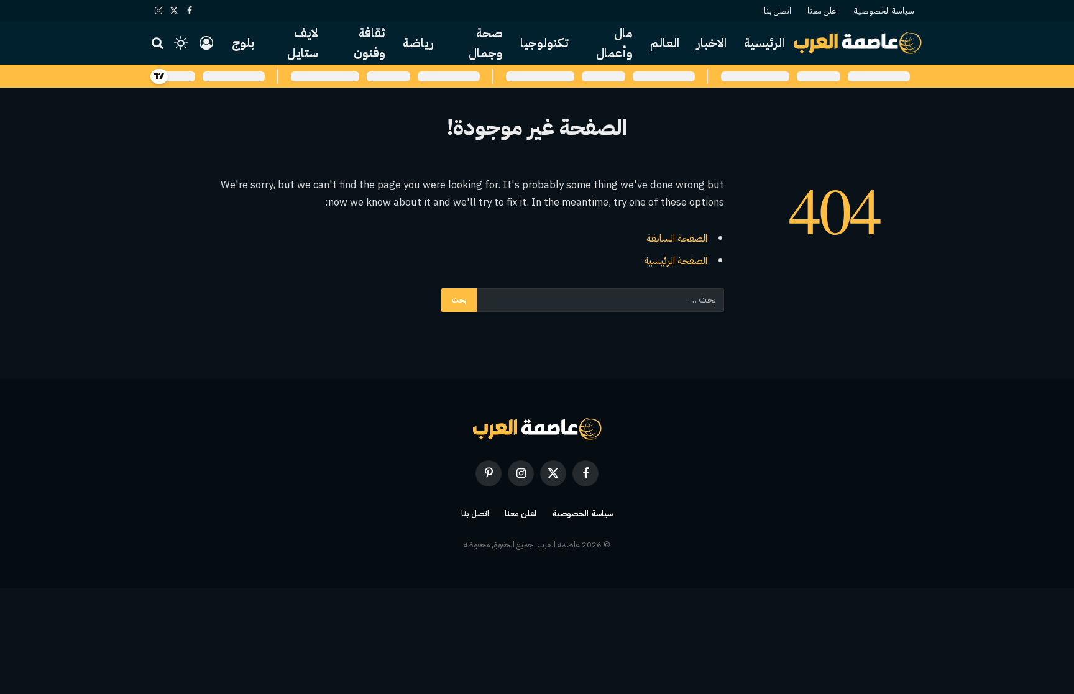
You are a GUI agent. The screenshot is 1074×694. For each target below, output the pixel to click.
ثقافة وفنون (369, 43)
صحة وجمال (486, 43)
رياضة (418, 43)
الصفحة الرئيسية (675, 260)
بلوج (243, 43)
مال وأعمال (614, 43)
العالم (664, 43)
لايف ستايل (302, 43)
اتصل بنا (777, 11)
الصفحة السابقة (676, 238)
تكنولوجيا (544, 43)
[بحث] (159, 43)
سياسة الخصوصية (884, 11)
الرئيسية (764, 43)
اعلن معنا (822, 11)
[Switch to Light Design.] (181, 43)
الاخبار (712, 43)
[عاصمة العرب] (858, 43)
